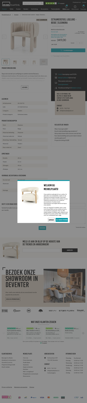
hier (60, 215)
